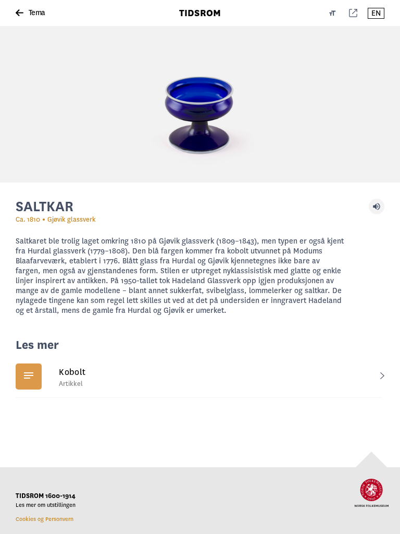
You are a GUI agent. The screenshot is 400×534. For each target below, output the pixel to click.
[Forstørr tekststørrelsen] (332, 13)
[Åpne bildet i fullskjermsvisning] (200, 104)
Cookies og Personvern (44, 519)
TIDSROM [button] (200, 13)
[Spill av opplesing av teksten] (376, 206)
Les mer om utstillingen (46, 505)
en (376, 13)
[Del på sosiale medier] (353, 13)
